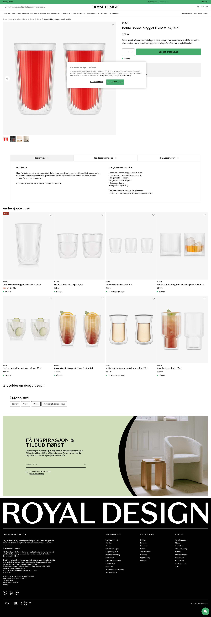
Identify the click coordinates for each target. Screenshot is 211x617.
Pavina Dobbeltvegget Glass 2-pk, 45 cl (73, 368)
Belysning (144, 543)
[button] (205, 2)
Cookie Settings (96, 82)
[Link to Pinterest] (17, 592)
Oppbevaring (145, 557)
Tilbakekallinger (111, 572)
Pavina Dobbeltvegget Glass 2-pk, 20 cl (22, 368)
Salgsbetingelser (112, 552)
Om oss (108, 546)
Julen (177, 566)
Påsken (177, 543)
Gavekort (109, 543)
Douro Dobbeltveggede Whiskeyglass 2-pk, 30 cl (180, 285)
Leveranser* (110, 557)
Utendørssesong (181, 549)
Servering (143, 546)
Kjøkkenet (143, 554)
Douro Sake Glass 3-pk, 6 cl (119, 285)
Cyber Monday (180, 563)
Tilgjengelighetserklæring (115, 569)
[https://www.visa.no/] (7, 603)
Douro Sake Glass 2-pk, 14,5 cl (68, 285)
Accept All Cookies (115, 82)
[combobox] (205, 2)
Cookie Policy (110, 563)
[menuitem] (6, 13)
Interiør (142, 549)
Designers (109, 566)
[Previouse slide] (7, 78)
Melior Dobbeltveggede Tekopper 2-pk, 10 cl (127, 368)
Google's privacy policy (122, 75)
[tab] (42, 158)
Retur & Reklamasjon (113, 560)
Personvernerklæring (113, 554)
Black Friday (179, 560)
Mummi (178, 552)
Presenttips (179, 546)
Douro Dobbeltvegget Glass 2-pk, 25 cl (22, 285)
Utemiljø (143, 560)
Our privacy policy (106, 75)
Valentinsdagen (181, 540)
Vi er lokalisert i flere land (11, 548)
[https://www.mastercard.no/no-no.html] (15, 603)
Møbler (142, 540)
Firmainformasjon (112, 549)
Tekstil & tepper (145, 552)
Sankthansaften (181, 554)
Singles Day (179, 557)
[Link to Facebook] (5, 592)
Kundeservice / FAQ (112, 540)
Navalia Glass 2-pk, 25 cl (169, 368)
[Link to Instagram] (11, 592)
